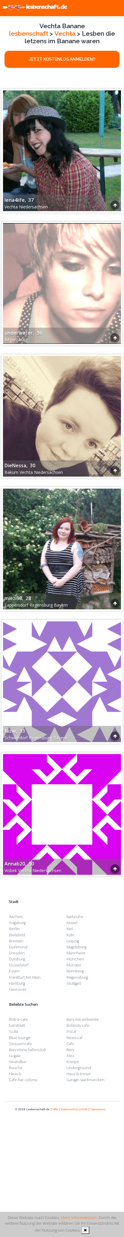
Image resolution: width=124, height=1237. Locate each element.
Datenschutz (70, 1109)
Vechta (65, 33)
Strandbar (17, 1061)
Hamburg (17, 983)
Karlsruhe (75, 916)
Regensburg (77, 977)
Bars (70, 1049)
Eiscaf (71, 1031)
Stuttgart (74, 983)
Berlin (14, 928)
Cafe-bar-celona (23, 1079)
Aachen (16, 916)
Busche (16, 1067)
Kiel (70, 928)
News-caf (74, 1037)
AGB (84, 1109)
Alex (70, 1055)
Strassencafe (20, 1043)
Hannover (17, 989)
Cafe (70, 1043)
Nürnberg (75, 971)
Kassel (72, 922)
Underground (79, 1067)
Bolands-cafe (78, 1025)
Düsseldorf (19, 965)
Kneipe (73, 1061)
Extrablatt (17, 1025)
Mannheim (76, 953)
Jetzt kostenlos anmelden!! (62, 59)
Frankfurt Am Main (25, 977)
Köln (70, 935)
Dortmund (18, 947)
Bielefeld (17, 935)
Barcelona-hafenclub (27, 1049)
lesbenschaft (28, 33)
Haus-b (15, 1073)
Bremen (16, 941)
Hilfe (55, 1109)
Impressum (97, 1109)
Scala (13, 1031)
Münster (74, 965)
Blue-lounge (20, 1037)
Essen (14, 971)
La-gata (14, 1055)
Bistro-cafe (18, 1019)
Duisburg (17, 959)
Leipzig (73, 941)
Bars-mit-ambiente (83, 1019)
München (75, 959)
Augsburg (17, 922)
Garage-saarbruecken (85, 1079)
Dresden (17, 953)
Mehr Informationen (79, 1217)
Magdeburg (76, 947)
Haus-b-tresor (79, 1073)
